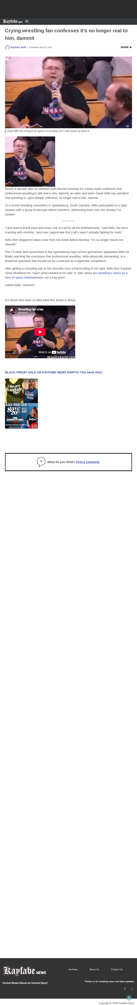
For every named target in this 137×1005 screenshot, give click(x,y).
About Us (94, 969)
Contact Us (117, 969)
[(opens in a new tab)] (124, 988)
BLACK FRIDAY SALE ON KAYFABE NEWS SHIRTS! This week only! (53, 372)
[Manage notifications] (129, 997)
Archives (73, 969)
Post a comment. (88, 462)
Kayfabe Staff (18, 47)
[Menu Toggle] (27, 21)
